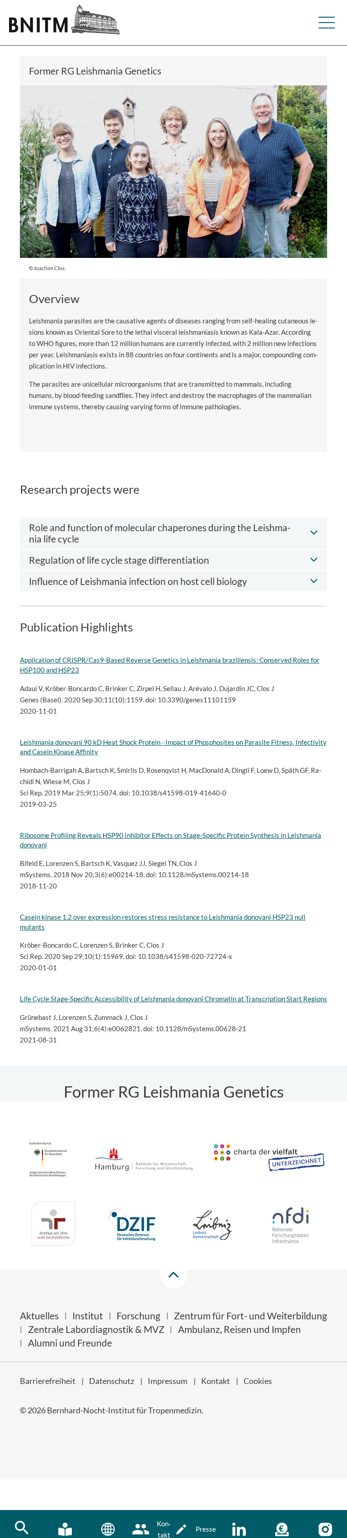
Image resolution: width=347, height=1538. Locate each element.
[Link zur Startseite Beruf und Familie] (53, 1225)
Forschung (138, 1315)
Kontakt (215, 1381)
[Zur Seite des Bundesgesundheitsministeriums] (48, 1161)
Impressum (168, 1381)
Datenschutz (111, 1381)
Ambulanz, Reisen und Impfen (239, 1329)
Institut (87, 1315)
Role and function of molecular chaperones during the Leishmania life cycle (160, 533)
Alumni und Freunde (70, 1342)
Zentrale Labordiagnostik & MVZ (96, 1329)
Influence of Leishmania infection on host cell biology (138, 581)
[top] (173, 1274)
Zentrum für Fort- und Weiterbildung (250, 1315)
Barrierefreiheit (47, 1381)
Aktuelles (39, 1315)
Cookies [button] (258, 1381)
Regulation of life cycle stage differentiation (119, 560)
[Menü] (326, 22)
